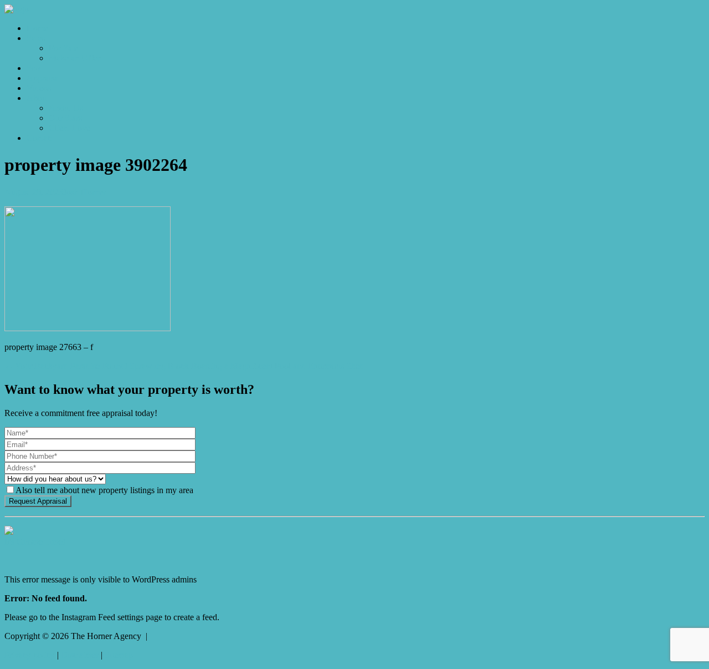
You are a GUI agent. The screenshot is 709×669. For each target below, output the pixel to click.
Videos (39, 88)
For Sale (63, 48)
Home (37, 28)
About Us (66, 108)
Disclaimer (80, 655)
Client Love (69, 128)
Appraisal (43, 78)
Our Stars (65, 118)
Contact (40, 138)
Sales (36, 38)
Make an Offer (74, 58)
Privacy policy (29, 655)
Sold (35, 68)
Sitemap (119, 655)
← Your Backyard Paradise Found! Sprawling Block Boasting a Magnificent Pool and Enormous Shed (184, 366)
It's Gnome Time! (34, 541)
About (38, 98)
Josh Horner (84, 192)
